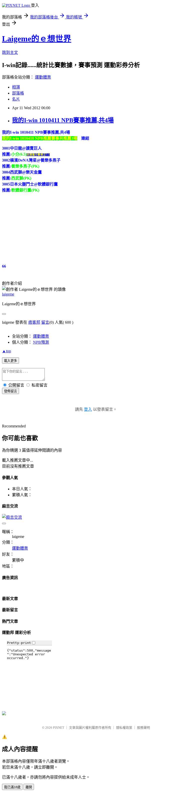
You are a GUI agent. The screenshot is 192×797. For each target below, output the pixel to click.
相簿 (16, 87)
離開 (29, 787)
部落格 (18, 93)
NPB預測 (41, 342)
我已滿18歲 (12, 787)
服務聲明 (143, 727)
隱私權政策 (124, 727)
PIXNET (58, 727)
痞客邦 (34, 322)
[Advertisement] (39, 228)
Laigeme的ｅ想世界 (36, 38)
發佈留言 (10, 391)
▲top (6, 351)
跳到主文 (10, 52)
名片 (16, 99)
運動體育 (43, 77)
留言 (45, 322)
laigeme (8, 294)
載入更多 (10, 361)
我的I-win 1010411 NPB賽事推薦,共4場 (63, 120)
